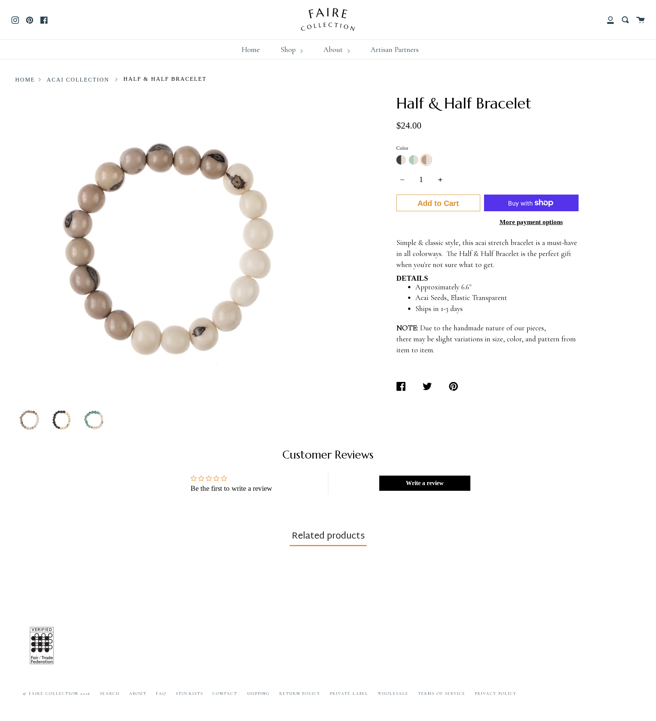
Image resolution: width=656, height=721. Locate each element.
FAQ (161, 693)
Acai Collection (78, 80)
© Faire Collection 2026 (56, 693)
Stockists (189, 693)
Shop (289, 49)
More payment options (531, 222)
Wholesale (393, 693)
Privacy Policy (496, 693)
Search (110, 693)
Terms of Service (441, 693)
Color (402, 148)
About (334, 49)
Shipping (258, 693)
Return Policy (299, 693)
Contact (225, 693)
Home (250, 49)
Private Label (349, 693)
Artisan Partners (395, 49)
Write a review (425, 483)
